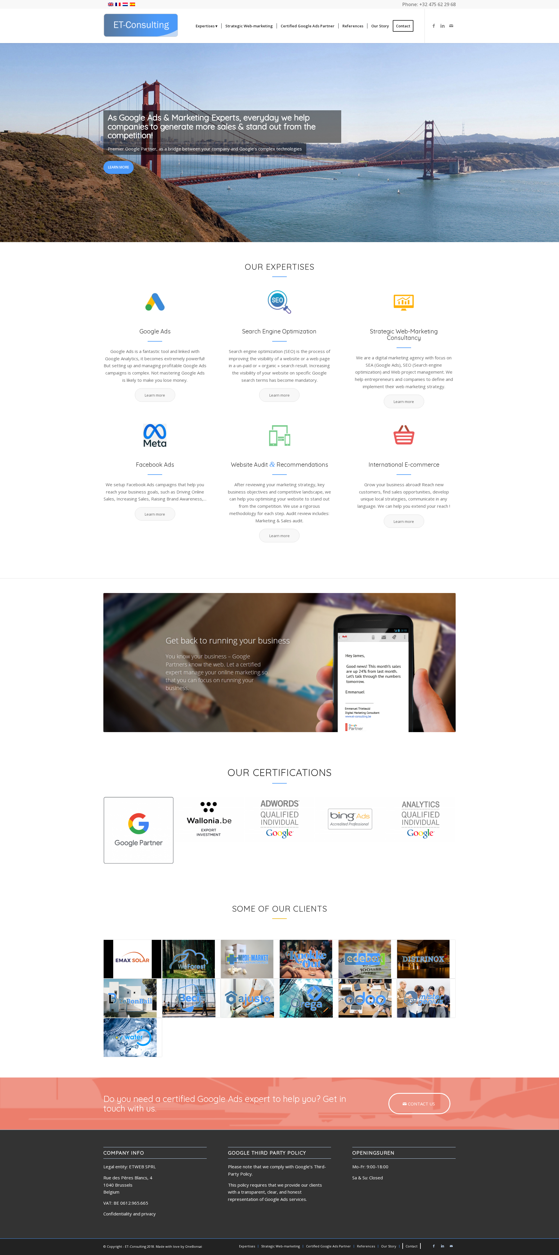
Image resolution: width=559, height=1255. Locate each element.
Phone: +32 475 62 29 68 (429, 4)
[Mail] (451, 25)
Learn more (118, 167)
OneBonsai (193, 1246)
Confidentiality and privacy (129, 1214)
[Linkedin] (442, 25)
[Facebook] (433, 25)
